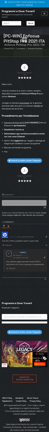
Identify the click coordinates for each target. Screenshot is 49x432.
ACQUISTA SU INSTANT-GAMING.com (24, 378)
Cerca (30, 23)
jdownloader (24, 103)
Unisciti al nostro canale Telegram (26, 160)
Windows (39, 48)
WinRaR (37, 106)
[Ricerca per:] (14, 23)
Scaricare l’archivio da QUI (14, 122)
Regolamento (7, 401)
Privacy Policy (35, 401)
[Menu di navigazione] (44, 14)
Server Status (32, 398)
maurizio (25, 255)
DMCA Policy (7, 398)
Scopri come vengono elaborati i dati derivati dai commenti (24, 214)
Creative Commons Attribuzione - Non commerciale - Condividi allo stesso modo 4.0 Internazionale (24, 427)
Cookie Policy (21, 401)
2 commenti (21, 48)
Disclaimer (19, 398)
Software (31, 48)
